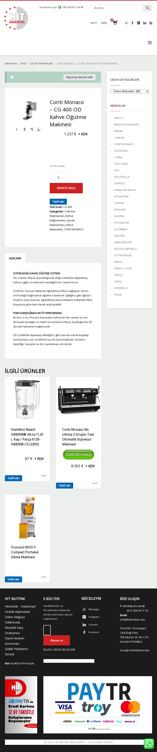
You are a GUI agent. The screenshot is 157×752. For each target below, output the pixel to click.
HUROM (119, 203)
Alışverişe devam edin (79, 77)
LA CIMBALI (120, 229)
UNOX (118, 281)
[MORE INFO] (44, 476)
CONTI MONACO (74, 229)
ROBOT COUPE (123, 268)
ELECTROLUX (122, 177)
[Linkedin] (145, 23)
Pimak (118, 294)
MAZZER (119, 236)
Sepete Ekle (66, 188)
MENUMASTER (123, 242)
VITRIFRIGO (121, 288)
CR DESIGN (121, 150)
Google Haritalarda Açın (134, 650)
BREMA (118, 131)
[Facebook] (132, 23)
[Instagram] (139, 23)
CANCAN (119, 137)
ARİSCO (119, 118)
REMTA (118, 262)
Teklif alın (58, 201)
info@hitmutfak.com (132, 619)
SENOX (118, 275)
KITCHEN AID (121, 222)
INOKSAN (120, 209)
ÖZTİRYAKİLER (123, 255)
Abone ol (56, 640)
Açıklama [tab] (15, 258)
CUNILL (118, 157)
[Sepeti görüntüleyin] (115, 23)
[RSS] (151, 23)
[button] (32, 106)
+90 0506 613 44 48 (133, 606)
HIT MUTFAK (121, 196)
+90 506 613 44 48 (72, 7)
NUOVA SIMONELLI (125, 249)
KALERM (119, 216)
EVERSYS (119, 183)
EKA (116, 170)
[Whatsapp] (126, 23)
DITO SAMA (121, 164)
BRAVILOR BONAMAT (126, 124)
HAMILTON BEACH (125, 190)
